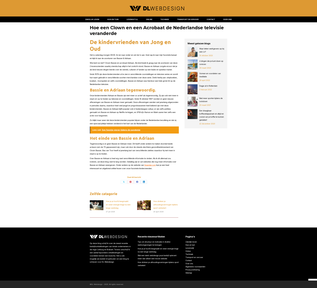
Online (188, 251)
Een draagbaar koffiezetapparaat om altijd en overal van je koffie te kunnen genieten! (211, 115)
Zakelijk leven (191, 242)
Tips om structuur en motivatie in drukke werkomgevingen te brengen (154, 243)
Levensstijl (189, 248)
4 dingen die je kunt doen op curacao (211, 62)
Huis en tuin (190, 245)
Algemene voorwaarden (195, 267)
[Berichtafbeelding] (96, 205)
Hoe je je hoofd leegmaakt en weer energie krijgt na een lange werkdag (118, 204)
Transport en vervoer (194, 257)
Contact (188, 260)
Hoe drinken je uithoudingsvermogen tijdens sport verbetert (165, 204)
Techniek (189, 254)
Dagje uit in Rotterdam (208, 86)
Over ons (189, 263)
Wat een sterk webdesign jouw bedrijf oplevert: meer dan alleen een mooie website (157, 257)
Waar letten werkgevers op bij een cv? (211, 50)
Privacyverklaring (192, 270)
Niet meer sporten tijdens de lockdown (211, 99)
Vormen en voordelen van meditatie (210, 75)
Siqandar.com (150, 165)
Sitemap (188, 273)
